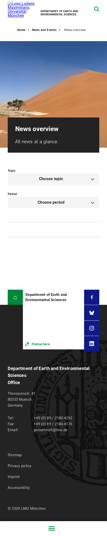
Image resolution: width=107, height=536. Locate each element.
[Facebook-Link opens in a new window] (91, 297)
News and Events (44, 30)
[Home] (15, 297)
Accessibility (19, 487)
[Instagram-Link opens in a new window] (91, 328)
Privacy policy (20, 466)
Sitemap (15, 455)
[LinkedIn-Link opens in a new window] (91, 343)
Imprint (14, 477)
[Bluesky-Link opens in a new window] (91, 312)
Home (21, 30)
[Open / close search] (96, 9)
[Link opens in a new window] (53, 319)
